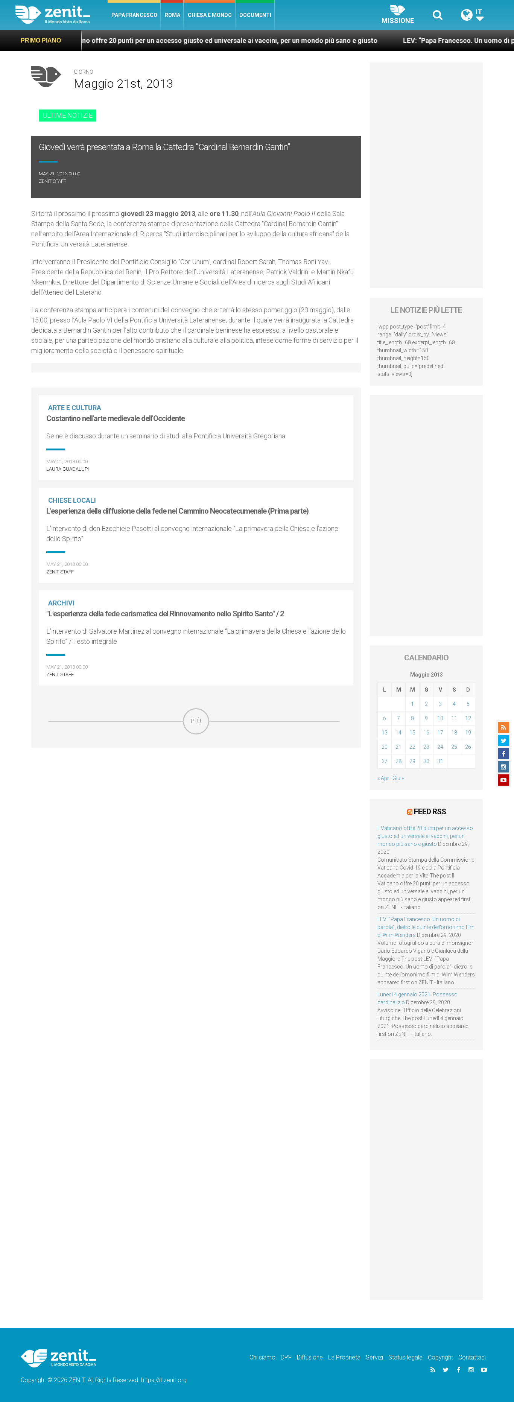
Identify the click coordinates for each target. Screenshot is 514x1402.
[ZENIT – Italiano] (61, 14)
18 (454, 733)
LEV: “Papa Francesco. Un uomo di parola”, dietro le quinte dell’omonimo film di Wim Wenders (425, 927)
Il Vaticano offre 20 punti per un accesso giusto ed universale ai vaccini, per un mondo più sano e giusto (184, 40)
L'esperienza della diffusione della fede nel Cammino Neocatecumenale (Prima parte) (177, 510)
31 (440, 761)
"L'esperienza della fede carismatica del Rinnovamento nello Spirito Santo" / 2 (165, 613)
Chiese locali (72, 500)
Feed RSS (430, 811)
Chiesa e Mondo (210, 15)
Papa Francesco (134, 15)
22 (412, 747)
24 (440, 747)
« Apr (383, 778)
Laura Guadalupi (67, 469)
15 (412, 733)
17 (440, 733)
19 (468, 733)
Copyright (440, 1357)
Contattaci (472, 1357)
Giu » (398, 778)
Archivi (61, 603)
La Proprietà (344, 1357)
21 (398, 747)
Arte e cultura (74, 408)
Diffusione (310, 1357)
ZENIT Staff (52, 181)
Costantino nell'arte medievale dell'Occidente (115, 418)
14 (398, 733)
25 (454, 747)
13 (385, 733)
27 (385, 761)
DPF (286, 1357)
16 (426, 733)
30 (426, 761)
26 (468, 747)
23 (426, 747)
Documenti (255, 15)
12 (468, 718)
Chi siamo (262, 1357)
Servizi (374, 1357)
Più (196, 721)
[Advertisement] (196, 788)
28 (398, 761)
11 (454, 718)
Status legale (405, 1357)
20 (385, 747)
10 (440, 718)
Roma (172, 15)
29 (412, 761)
